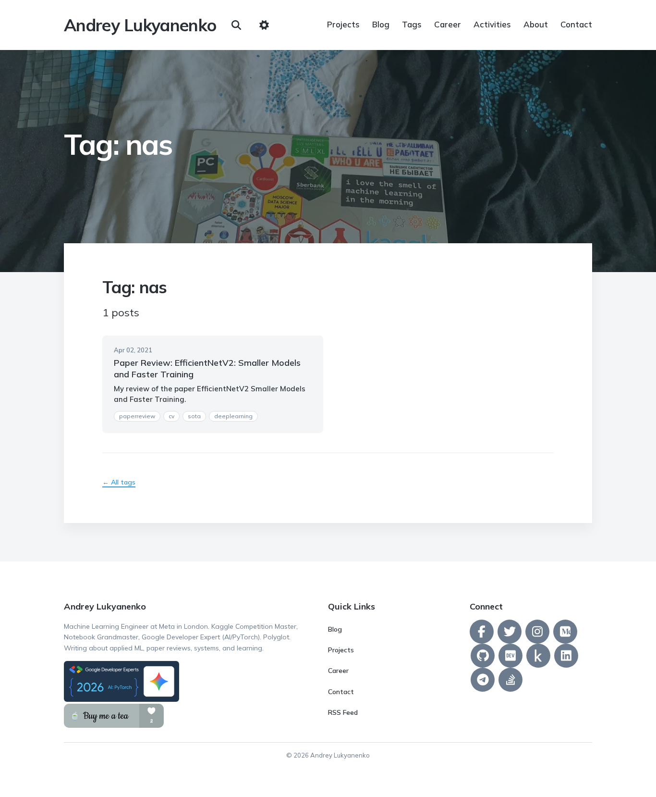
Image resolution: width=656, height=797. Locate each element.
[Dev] (510, 656)
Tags (412, 24)
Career (447, 24)
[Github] (483, 656)
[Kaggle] (538, 656)
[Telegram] (483, 680)
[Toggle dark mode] (264, 25)
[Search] (236, 25)
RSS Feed (343, 712)
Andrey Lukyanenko (140, 25)
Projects (343, 24)
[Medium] (565, 632)
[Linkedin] (566, 656)
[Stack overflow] (510, 680)
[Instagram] (537, 632)
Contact (576, 24)
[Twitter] (510, 632)
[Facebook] (482, 632)
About (535, 24)
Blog (380, 24)
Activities (492, 24)
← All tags (118, 482)
